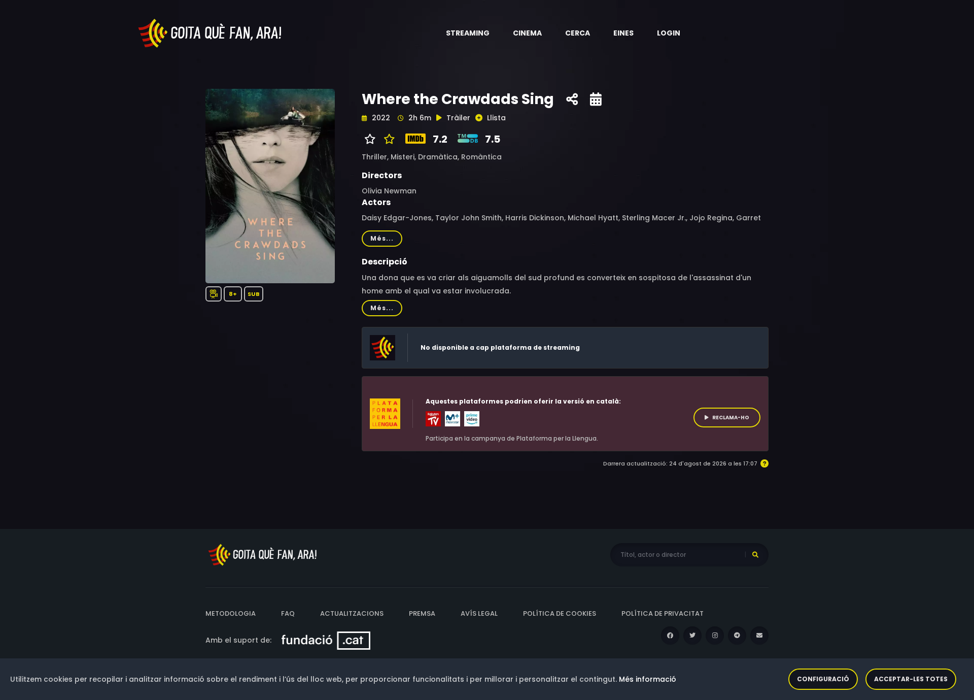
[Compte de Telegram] (737, 635)
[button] (467, 33)
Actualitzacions (352, 613)
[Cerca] (755, 554)
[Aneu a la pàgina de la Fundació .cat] (326, 640)
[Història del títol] (596, 99)
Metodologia (230, 613)
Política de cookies (559, 613)
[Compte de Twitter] (692, 635)
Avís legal (479, 613)
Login (668, 33)
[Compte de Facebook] (670, 635)
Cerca (577, 33)
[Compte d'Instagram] (715, 635)
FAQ (288, 613)
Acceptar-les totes (911, 679)
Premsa (422, 613)
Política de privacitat (662, 613)
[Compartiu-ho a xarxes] (572, 99)
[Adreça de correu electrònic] (759, 635)
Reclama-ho (730, 417)
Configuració (823, 679)
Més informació (647, 679)
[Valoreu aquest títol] (386, 139)
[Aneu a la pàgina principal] (210, 32)
